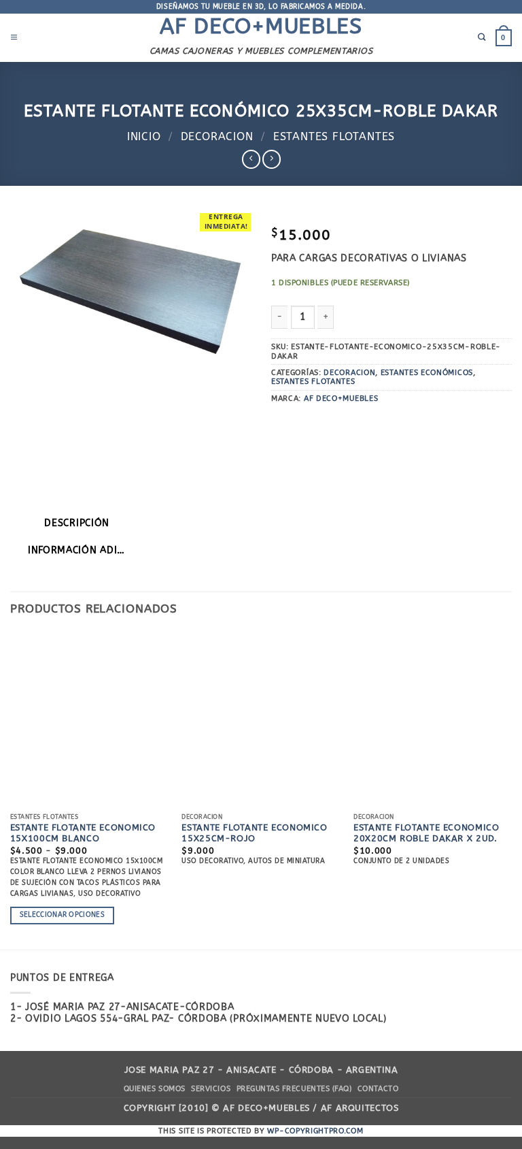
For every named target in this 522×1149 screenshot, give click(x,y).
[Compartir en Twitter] (346, 424)
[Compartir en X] (324, 424)
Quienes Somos (155, 1088)
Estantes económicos (427, 372)
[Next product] (251, 159)
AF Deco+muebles (261, 26)
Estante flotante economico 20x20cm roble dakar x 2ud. (426, 832)
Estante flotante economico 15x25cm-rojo (254, 832)
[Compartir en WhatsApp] (282, 424)
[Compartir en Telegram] (410, 424)
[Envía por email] (367, 424)
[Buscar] (482, 37)
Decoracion (217, 136)
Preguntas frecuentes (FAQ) (294, 1088)
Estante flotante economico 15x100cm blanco (83, 832)
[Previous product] (271, 159)
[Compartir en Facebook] (303, 424)
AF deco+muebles (341, 398)
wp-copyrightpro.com (315, 1131)
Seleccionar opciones (62, 915)
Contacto (378, 1088)
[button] (14, 37)
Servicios (210, 1088)
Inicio (144, 136)
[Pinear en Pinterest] (389, 424)
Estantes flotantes (334, 136)
